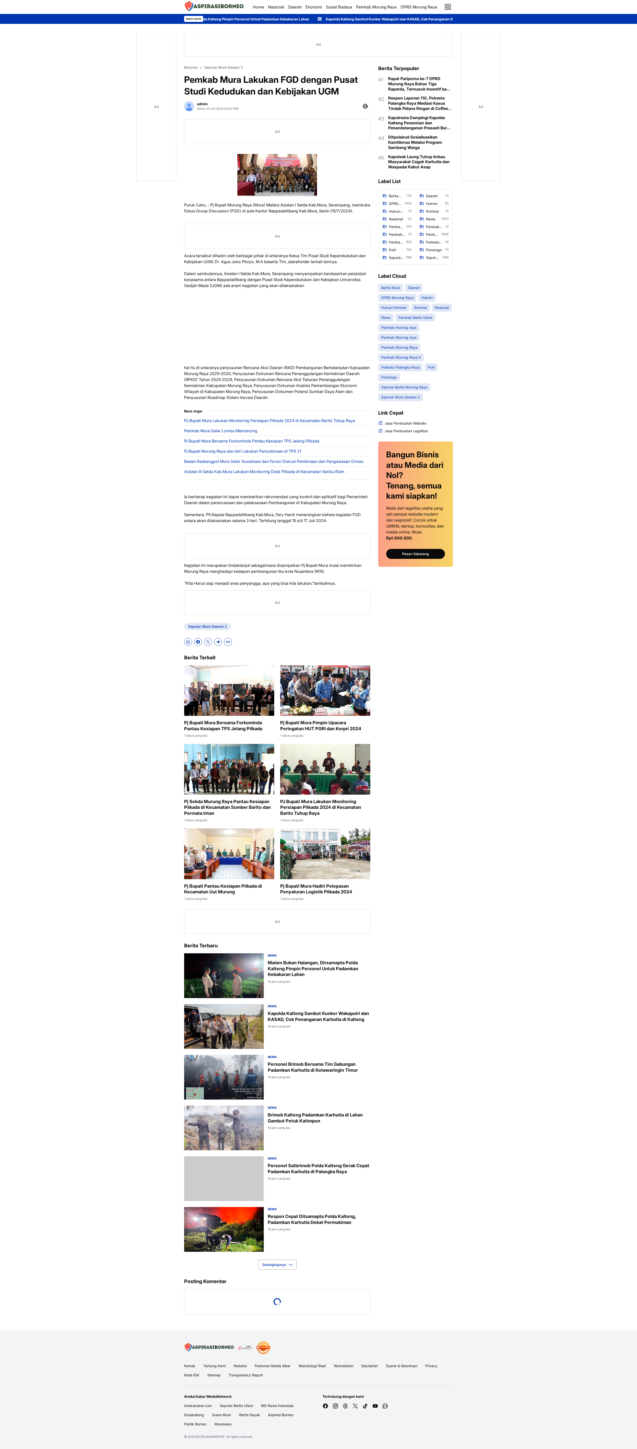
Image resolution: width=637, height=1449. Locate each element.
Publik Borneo (195, 1424)
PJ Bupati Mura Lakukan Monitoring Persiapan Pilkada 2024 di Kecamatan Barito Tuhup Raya (269, 420)
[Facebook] (198, 642)
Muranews (222, 1424)
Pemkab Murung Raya (376, 6)
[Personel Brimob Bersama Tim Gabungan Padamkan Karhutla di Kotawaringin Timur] (224, 1077)
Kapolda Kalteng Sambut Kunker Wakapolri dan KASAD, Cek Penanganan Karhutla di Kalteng (287, 19)
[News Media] (263, 1347)
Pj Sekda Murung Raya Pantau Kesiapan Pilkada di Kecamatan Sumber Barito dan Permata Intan (227, 807)
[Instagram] (335, 1406)
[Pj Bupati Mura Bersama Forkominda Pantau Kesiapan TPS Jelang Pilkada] (229, 690)
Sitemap (214, 1375)
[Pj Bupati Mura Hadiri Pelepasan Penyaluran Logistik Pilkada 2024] (325, 853)
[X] (208, 642)
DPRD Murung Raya (419, 6)
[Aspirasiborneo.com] (214, 7)
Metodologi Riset (312, 1366)
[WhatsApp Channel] (385, 1406)
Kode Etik (191, 1375)
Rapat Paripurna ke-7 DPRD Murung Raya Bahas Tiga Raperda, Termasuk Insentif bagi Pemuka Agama (419, 84)
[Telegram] (218, 642)
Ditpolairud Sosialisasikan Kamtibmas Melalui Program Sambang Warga (415, 142)
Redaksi (240, 1366)
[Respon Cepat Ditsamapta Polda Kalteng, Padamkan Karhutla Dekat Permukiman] (224, 1229)
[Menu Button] (448, 7)
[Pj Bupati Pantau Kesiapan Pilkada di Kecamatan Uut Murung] (229, 853)
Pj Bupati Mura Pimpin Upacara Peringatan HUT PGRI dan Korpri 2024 (320, 725)
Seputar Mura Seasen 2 (207, 626)
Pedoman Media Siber (273, 1366)
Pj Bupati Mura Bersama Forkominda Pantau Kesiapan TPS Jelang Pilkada (251, 440)
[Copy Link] (228, 642)
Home (258, 6)
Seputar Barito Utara (236, 1405)
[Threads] (345, 1406)
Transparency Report (246, 1375)
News (272, 955)
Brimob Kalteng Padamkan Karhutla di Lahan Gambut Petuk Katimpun (315, 1117)
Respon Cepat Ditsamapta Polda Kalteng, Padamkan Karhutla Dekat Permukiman (312, 1219)
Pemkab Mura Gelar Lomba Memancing (220, 430)
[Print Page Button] (365, 106)
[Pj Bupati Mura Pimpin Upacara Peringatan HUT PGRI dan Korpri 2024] (325, 690)
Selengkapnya (274, 1264)
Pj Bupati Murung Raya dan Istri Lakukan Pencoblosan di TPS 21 (242, 451)
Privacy (431, 1366)
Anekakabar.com (198, 1405)
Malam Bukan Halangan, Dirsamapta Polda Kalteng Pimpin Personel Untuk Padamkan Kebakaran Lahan (313, 968)
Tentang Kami (214, 1366)
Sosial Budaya (339, 6)
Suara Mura (221, 1415)
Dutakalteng (194, 1415)
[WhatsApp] (188, 642)
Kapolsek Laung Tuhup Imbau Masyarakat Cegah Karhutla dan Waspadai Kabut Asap (419, 162)
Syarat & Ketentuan (401, 1366)
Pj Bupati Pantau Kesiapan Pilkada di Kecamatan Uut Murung (223, 888)
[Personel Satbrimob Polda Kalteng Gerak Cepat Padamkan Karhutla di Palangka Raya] (224, 1178)
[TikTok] (365, 1406)
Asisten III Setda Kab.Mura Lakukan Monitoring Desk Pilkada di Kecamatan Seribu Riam (264, 471)
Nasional (276, 6)
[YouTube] (375, 1406)
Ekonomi (314, 6)
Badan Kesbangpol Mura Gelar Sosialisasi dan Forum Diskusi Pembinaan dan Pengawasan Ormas (273, 461)
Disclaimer (369, 1366)
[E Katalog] (245, 1347)
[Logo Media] (209, 1348)
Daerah (295, 6)
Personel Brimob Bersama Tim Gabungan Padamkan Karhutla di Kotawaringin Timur (313, 1067)
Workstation (343, 1366)
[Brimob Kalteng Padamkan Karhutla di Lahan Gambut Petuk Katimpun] (224, 1128)
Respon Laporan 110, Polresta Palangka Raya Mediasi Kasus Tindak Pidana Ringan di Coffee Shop (418, 103)
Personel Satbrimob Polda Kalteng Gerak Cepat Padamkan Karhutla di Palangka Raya (318, 1168)
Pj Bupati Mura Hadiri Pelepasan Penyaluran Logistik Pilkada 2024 (316, 888)
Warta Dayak (249, 1415)
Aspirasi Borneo (280, 1415)
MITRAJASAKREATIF (210, 1437)
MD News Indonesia (277, 1405)
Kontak (189, 1366)
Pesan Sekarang (415, 554)
